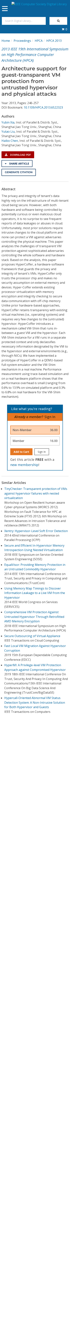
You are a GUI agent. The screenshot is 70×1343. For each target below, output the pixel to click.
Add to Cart (21, 452)
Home (5, 41)
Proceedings (22, 41)
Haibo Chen (9, 141)
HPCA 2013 (54, 41)
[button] (64, 29)
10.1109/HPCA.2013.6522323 (43, 107)
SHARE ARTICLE (18, 163)
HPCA (39, 41)
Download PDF (20, 155)
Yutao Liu (8, 131)
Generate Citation (18, 172)
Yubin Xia (7, 122)
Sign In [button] (49, 417)
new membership (24, 464)
